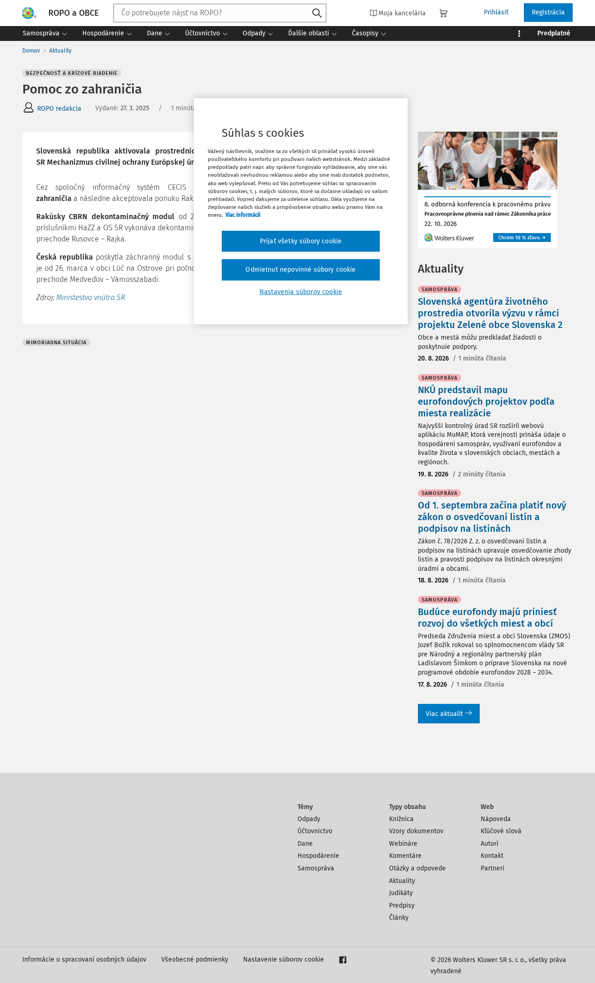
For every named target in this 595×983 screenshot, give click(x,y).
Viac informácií (242, 215)
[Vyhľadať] (317, 13)
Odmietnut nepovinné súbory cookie (300, 270)
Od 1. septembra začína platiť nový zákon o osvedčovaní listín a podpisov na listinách (492, 517)
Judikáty (401, 893)
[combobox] (219, 13)
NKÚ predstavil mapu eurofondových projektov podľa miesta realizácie (486, 401)
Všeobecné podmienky (194, 959)
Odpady (309, 819)
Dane (305, 844)
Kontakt (492, 856)
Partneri (492, 868)
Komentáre (405, 856)
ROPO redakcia (59, 109)
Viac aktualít (444, 714)
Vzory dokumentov (416, 831)
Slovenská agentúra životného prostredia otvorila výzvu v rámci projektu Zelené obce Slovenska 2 (490, 313)
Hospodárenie (318, 856)
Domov (31, 50)
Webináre (403, 844)
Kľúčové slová (501, 831)
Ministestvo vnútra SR (90, 297)
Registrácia (548, 12)
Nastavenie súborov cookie (283, 959)
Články (399, 918)
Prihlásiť (496, 12)
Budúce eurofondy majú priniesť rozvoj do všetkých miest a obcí (487, 617)
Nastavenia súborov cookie (300, 292)
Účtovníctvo (315, 831)
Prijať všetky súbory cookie (301, 241)
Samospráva (316, 868)
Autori (489, 844)
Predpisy (402, 905)
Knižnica (401, 819)
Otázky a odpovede (417, 868)
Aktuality (60, 50)
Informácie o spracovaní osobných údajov (84, 959)
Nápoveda (496, 819)
